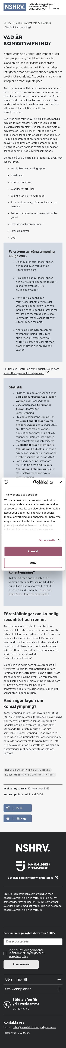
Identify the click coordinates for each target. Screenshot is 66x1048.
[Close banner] (60, 482)
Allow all (33, 551)
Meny (56, 9)
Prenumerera (21, 964)
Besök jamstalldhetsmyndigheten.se (30, 877)
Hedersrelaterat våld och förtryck (33, 23)
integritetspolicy (18, 956)
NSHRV (7, 23)
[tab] (33, 979)
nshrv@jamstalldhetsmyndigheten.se (34, 1027)
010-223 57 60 (21, 1008)
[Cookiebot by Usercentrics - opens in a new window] (39, 482)
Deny (33, 562)
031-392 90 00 (21, 1033)
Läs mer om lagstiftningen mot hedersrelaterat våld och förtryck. (31, 749)
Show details (47, 540)
